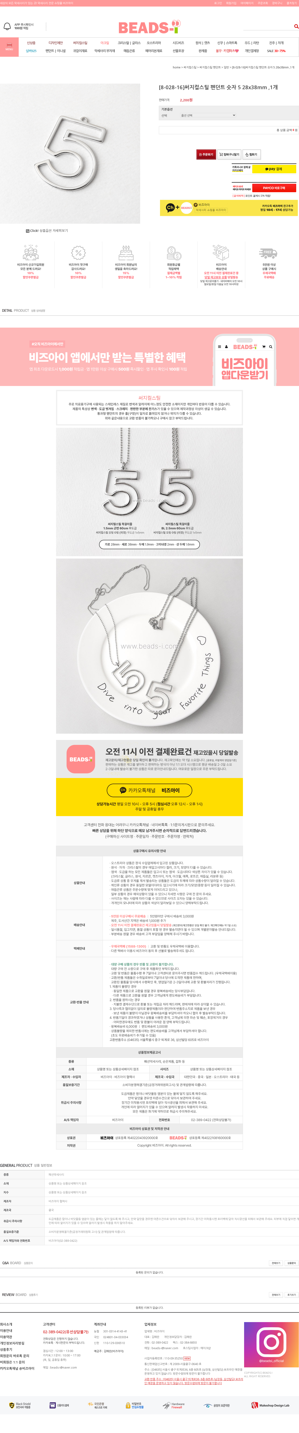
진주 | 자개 (276, 43)
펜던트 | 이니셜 (55, 51)
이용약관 (6, 1337)
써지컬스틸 (80, 43)
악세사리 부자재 (104, 51)
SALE (276, 51)
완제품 (203, 51)
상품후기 (6, 1349)
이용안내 (6, 1330)
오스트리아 (154, 43)
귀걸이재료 (80, 51)
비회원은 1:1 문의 (12, 1362)
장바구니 (277, 3)
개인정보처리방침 (12, 1343)
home (177, 67)
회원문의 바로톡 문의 (14, 1356)
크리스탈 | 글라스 (129, 43)
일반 (226, 67)
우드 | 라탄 (252, 43)
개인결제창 (252, 51)
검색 (295, 26)
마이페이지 (247, 3)
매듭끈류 (129, 51)
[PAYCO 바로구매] (274, 188)
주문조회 (263, 3)
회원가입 (231, 3)
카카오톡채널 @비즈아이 (17, 1368)
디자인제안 (56, 43)
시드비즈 (178, 43)
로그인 (218, 3)
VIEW (187, 1358)
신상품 (31, 43)
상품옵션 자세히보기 (49, 230)
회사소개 (6, 1324)
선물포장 (178, 51)
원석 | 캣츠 (203, 43)
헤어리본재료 (153, 51)
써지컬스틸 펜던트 (210, 67)
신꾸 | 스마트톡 (227, 43)
